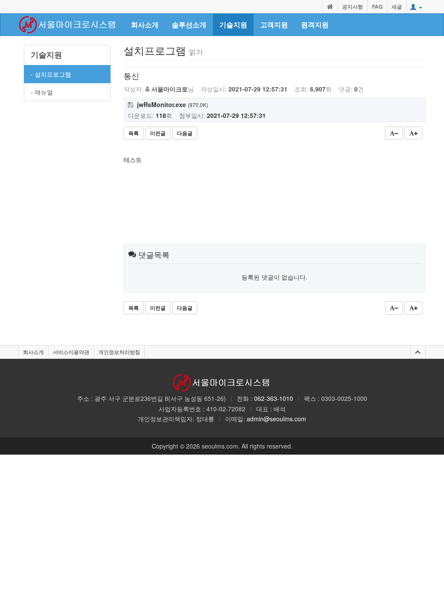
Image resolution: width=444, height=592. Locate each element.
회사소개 (33, 352)
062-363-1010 (273, 398)
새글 (397, 6)
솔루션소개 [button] (189, 24)
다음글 (185, 133)
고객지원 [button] (274, 24)
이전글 (158, 133)
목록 (133, 133)
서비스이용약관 (71, 352)
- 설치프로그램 (51, 74)
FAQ (377, 6)
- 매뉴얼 (42, 92)
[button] (416, 7)
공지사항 (352, 6)
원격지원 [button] (315, 24)
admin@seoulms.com (276, 418)
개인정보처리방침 (119, 352)
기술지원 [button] (233, 24)
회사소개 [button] (145, 24)
